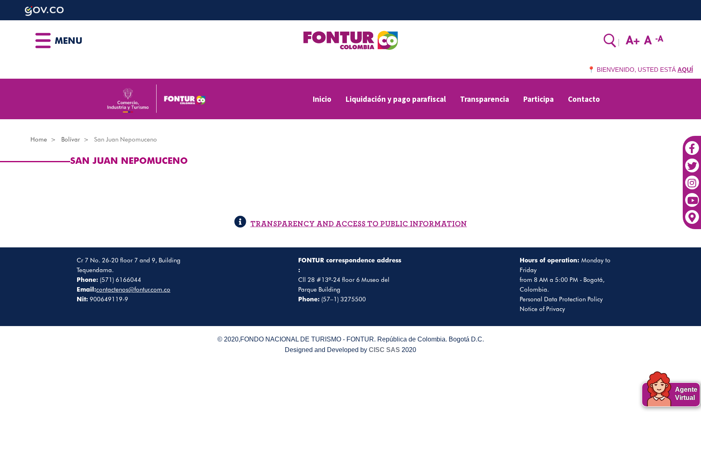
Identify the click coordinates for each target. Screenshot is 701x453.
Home (38, 139)
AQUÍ (685, 69)
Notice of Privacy (542, 309)
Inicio (322, 99)
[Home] (350, 39)
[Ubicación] (692, 213)
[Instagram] (692, 178)
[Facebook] (692, 144)
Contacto (584, 99)
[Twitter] (692, 161)
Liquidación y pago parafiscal (396, 99)
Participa (538, 99)
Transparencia (484, 99)
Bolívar (70, 139)
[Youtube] (692, 196)
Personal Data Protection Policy (561, 299)
